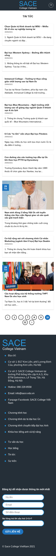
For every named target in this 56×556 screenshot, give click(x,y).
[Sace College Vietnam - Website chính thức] (28, 5)
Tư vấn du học (15, 442)
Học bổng (13, 448)
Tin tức (11, 454)
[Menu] (51, 5)
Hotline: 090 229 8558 (20, 387)
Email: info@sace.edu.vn (21, 393)
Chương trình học (17, 413)
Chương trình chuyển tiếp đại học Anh (28, 425)
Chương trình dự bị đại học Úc (24, 419)
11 (25, 322)
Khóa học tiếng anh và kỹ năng (24, 432)
